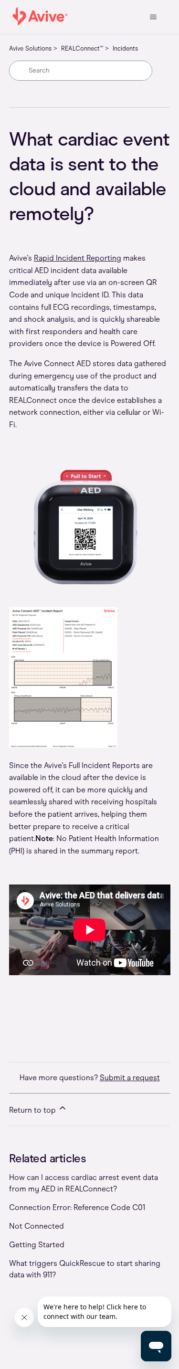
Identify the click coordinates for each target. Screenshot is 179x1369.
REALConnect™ (82, 48)
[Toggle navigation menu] (153, 17)
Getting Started (36, 1244)
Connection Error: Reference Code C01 (77, 1207)
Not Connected (36, 1226)
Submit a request (130, 1077)
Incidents (125, 48)
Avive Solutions (30, 48)
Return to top (33, 1110)
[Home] (40, 16)
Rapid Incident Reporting (77, 258)
